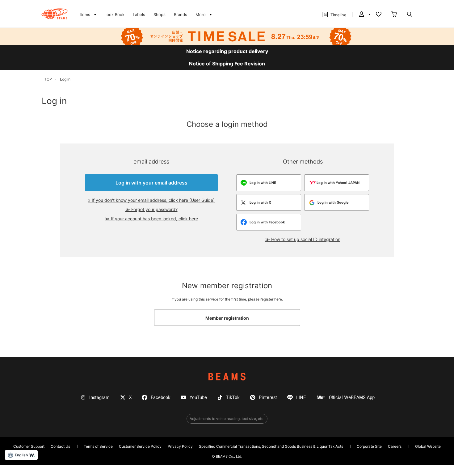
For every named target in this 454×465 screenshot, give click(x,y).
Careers (394, 446)
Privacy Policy (180, 446)
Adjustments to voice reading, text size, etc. (227, 418)
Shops (159, 14)
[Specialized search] (409, 14)
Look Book (114, 14)
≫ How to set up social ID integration (302, 239)
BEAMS (227, 376)
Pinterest (268, 397)
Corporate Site (369, 446)
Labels (139, 14)
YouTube (198, 397)
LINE (301, 397)
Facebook (160, 397)
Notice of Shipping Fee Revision (227, 63)
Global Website (428, 446)
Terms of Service (98, 446)
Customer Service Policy (140, 446)
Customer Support (28, 446)
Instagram (99, 397)
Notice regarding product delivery (227, 51)
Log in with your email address (151, 183)
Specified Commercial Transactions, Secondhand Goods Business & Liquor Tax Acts (271, 446)
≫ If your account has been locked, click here (151, 218)
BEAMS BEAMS (54, 13)
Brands (180, 14)
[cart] (394, 14)
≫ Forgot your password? (151, 209)
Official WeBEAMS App (352, 397)
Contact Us (60, 446)
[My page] (364, 14)
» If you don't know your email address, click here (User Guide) (151, 200)
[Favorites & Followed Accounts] (378, 14)
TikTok (233, 397)
